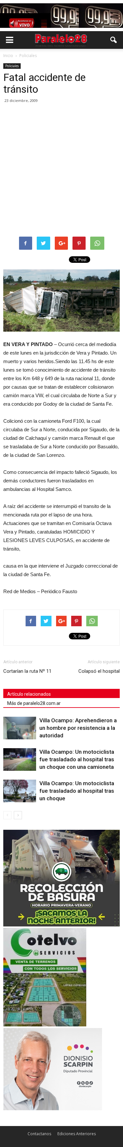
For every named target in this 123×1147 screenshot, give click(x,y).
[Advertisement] (61, 170)
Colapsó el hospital (99, 671)
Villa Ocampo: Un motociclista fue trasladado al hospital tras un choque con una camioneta (76, 759)
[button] (114, 40)
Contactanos (39, 1134)
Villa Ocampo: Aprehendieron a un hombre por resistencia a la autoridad (78, 728)
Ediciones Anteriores (76, 1134)
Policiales (12, 66)
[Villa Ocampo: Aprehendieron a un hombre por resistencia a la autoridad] (19, 728)
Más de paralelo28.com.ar (34, 703)
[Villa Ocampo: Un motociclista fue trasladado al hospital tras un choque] (19, 791)
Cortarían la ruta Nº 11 (27, 671)
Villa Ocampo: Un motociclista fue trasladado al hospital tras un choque (76, 791)
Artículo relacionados (29, 694)
